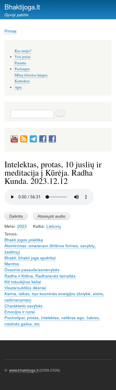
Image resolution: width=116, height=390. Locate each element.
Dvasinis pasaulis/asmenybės (31, 269)
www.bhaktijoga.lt (23, 370)
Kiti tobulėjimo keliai (22, 282)
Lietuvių (53, 226)
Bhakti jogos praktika (23, 240)
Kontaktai (22, 81)
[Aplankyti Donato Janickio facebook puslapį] (42, 141)
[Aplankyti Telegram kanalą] (33, 141)
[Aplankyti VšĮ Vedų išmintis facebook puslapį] (52, 141)
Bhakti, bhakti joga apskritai (30, 258)
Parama (20, 62)
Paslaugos (22, 68)
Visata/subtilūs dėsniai (25, 288)
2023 (22, 226)
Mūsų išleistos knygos (31, 75)
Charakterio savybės (23, 306)
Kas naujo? (23, 50)
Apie (18, 87)
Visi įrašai (23, 56)
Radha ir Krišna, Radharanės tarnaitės (40, 276)
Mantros (11, 264)
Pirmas (10, 31)
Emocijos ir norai (19, 311)
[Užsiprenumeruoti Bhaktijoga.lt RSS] (23, 141)
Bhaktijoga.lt (22, 6)
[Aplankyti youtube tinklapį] (14, 141)
